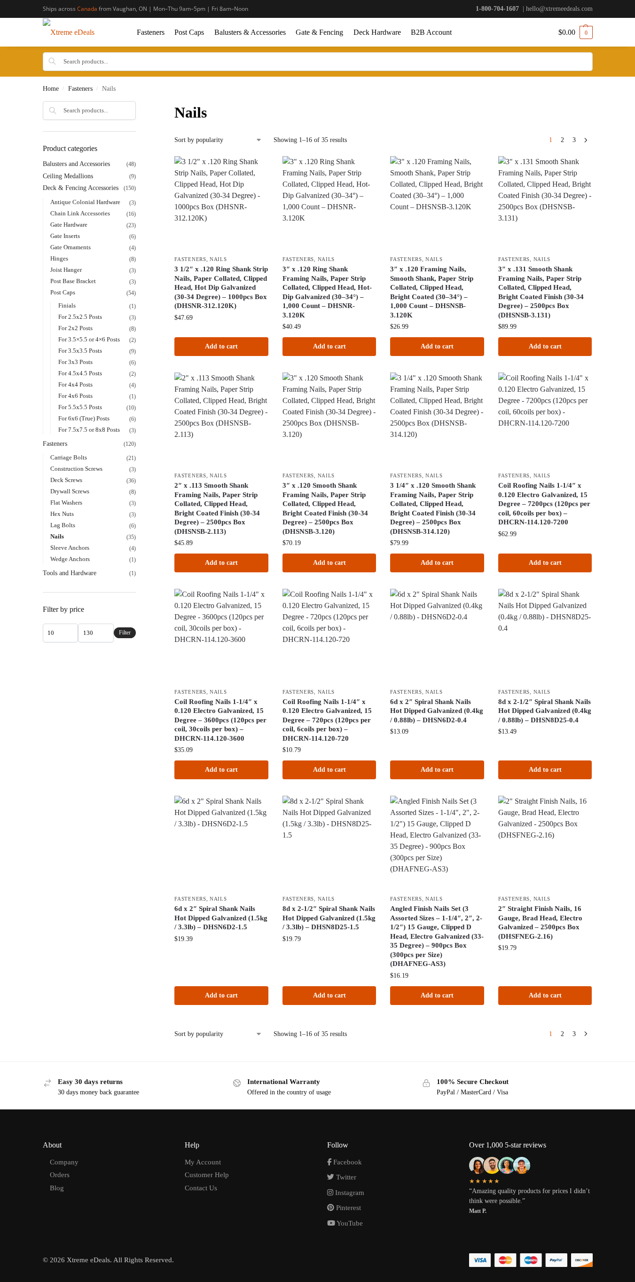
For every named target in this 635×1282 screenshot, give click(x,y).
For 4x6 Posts (75, 395)
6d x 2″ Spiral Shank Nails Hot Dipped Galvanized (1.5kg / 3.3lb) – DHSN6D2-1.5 (220, 918)
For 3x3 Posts (75, 361)
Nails (218, 259)
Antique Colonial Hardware (85, 202)
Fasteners (80, 88)
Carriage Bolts (68, 457)
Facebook (346, 1162)
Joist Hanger (66, 269)
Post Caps (62, 292)
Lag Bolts (62, 525)
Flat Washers (66, 502)
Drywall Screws (69, 491)
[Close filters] (138, 107)
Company (64, 1162)
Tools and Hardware (69, 573)
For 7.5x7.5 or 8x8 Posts (89, 429)
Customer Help (207, 1175)
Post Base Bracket (73, 281)
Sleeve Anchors (69, 547)
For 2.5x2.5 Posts (80, 316)
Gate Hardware (68, 224)
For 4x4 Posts (75, 384)
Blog (57, 1188)
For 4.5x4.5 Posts (80, 373)
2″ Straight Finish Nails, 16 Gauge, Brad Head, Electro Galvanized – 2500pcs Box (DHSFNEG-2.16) (540, 922)
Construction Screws (76, 468)
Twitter (345, 1177)
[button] (575, 32)
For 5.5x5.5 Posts (80, 407)
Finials (67, 305)
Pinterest (347, 1207)
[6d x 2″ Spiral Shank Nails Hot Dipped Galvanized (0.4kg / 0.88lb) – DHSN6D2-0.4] (437, 636)
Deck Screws (66, 479)
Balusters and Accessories (76, 163)
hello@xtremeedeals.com (559, 8)
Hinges (59, 258)
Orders (60, 1175)
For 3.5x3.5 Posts (80, 350)
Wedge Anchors (70, 558)
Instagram (348, 1192)
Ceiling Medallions (68, 176)
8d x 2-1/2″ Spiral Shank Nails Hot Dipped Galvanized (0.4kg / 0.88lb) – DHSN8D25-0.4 (544, 711)
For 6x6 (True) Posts (84, 418)
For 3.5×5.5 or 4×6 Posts (89, 339)
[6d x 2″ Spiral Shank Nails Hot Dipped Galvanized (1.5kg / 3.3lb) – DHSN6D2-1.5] (221, 843)
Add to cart (221, 346)
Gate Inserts (65, 235)
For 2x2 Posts (75, 328)
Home (51, 88)
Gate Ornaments (70, 247)
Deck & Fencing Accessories (80, 187)
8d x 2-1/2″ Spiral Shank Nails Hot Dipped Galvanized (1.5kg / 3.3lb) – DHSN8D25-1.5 (329, 918)
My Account (203, 1162)
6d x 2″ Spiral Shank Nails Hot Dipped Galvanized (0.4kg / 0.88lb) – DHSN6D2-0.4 (436, 711)
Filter (125, 632)
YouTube (349, 1223)
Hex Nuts (62, 513)
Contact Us (201, 1188)
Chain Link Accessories (80, 213)
